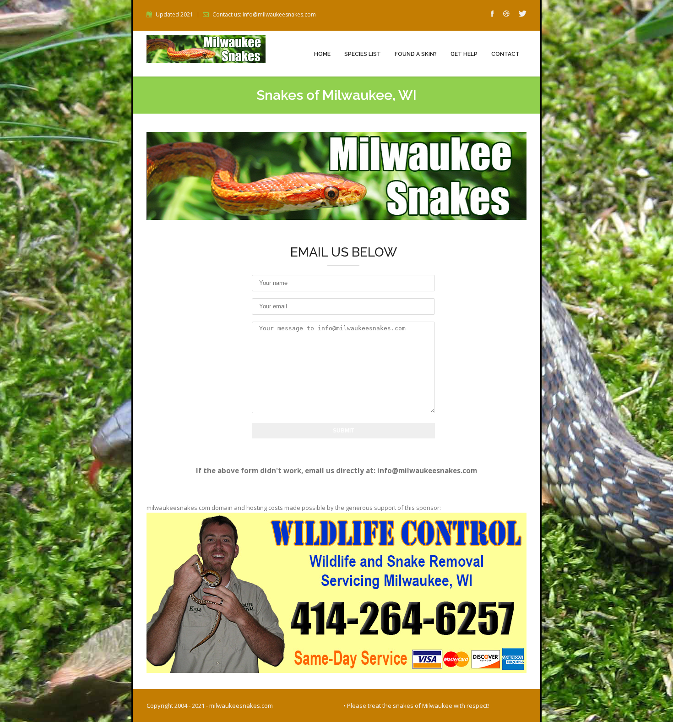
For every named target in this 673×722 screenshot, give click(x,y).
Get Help (464, 54)
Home (322, 54)
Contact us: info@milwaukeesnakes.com (264, 14)
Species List (362, 54)
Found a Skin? (416, 54)
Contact (505, 54)
